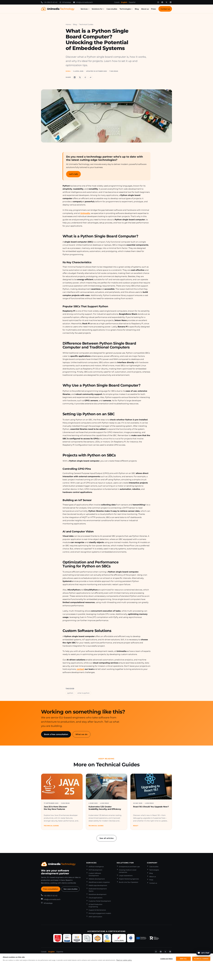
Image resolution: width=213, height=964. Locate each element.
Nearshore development (97, 894)
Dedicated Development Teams (98, 890)
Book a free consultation (56, 734)
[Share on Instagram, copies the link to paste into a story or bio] (85, 77)
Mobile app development (98, 885)
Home (68, 24)
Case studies (111, 9)
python (70, 693)
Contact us (165, 9)
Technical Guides (86, 24)
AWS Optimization (95, 916)
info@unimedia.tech (52, 899)
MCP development (95, 870)
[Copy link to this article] (90, 77)
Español (132, 2)
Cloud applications (95, 898)
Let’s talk (73, 174)
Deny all (183, 959)
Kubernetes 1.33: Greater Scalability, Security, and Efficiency (105, 807)
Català (116, 2)
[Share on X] (80, 77)
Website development (97, 879)
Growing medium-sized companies (127, 871)
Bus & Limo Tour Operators (128, 882)
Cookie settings (166, 959)
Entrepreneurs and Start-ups (129, 866)
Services (84, 9)
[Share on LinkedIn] (74, 77)
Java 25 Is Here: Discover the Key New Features (55, 807)
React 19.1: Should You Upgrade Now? (151, 806)
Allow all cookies (201, 959)
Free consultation (50, 889)
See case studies (70, 889)
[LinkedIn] (170, 2)
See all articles (107, 838)
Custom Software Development (95, 874)
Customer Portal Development (100, 901)
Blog (137, 9)
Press (153, 9)
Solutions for (97, 9)
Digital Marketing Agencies (129, 879)
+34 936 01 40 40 (50, 896)
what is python (83, 693)
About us (145, 9)
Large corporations (125, 875)
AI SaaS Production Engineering (95, 906)
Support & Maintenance (97, 910)
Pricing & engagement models (100, 913)
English (124, 2)
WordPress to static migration (99, 882)
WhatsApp (48, 903)
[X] (166, 2)
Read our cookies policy (124, 960)
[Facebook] (162, 2)
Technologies (125, 9)
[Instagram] (158, 2)
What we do (81, 734)
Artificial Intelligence (96, 866)
